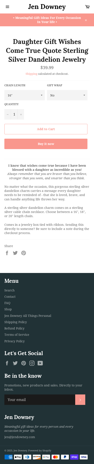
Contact (10, 296)
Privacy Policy (14, 341)
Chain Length (14, 85)
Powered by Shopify (39, 450)
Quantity (11, 104)
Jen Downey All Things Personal (27, 316)
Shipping (31, 74)
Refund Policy (14, 328)
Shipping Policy (15, 322)
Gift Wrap (54, 85)
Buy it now (46, 144)
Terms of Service (16, 335)
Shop (8, 309)
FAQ (7, 303)
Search (9, 290)
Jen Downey (47, 6)
